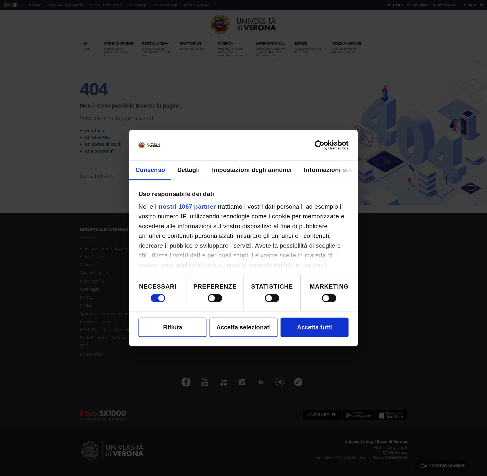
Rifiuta (172, 327)
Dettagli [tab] (188, 169)
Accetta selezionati (243, 327)
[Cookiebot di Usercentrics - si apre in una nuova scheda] (326, 145)
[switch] (215, 298)
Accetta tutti (314, 327)
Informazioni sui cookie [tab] (338, 169)
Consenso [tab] (150, 169)
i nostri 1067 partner (185, 206)
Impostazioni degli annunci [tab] (252, 169)
